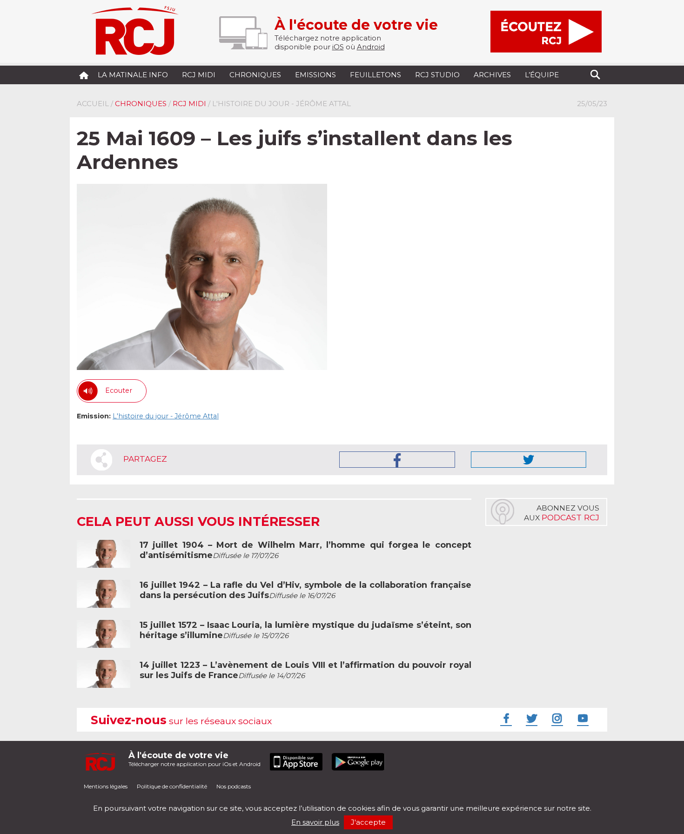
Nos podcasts (233, 786)
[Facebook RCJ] (505, 718)
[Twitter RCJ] (530, 718)
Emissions (315, 74)
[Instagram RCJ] (556, 718)
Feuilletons (375, 74)
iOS (338, 46)
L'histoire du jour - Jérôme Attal (166, 416)
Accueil (93, 103)
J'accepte (368, 822)
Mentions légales (105, 786)
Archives (492, 74)
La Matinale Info (133, 74)
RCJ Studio (437, 74)
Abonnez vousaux (561, 513)
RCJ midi (198, 74)
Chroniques (255, 74)
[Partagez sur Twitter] (528, 459)
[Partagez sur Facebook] (397, 459)
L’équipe (542, 74)
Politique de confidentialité (172, 786)
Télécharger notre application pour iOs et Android (194, 758)
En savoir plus (315, 822)
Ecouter (118, 390)
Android (371, 46)
